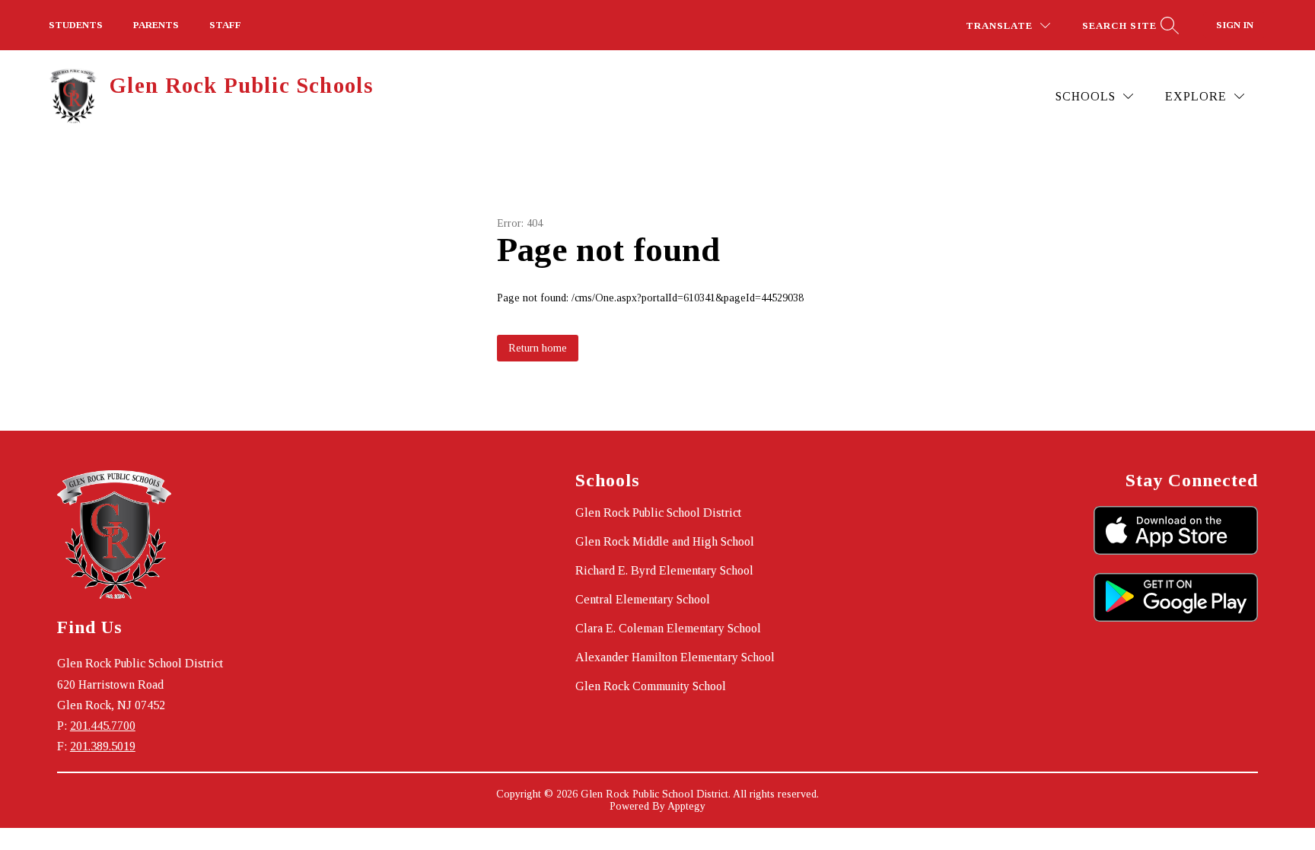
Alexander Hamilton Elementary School (675, 657)
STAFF (225, 24)
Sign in (1234, 24)
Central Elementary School (642, 599)
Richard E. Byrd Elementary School (664, 570)
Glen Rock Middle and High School (664, 541)
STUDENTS (76, 24)
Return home (537, 348)
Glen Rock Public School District (658, 512)
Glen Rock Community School (650, 686)
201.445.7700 (102, 725)
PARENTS (156, 24)
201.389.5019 (102, 746)
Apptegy (686, 806)
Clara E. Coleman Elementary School (668, 628)
